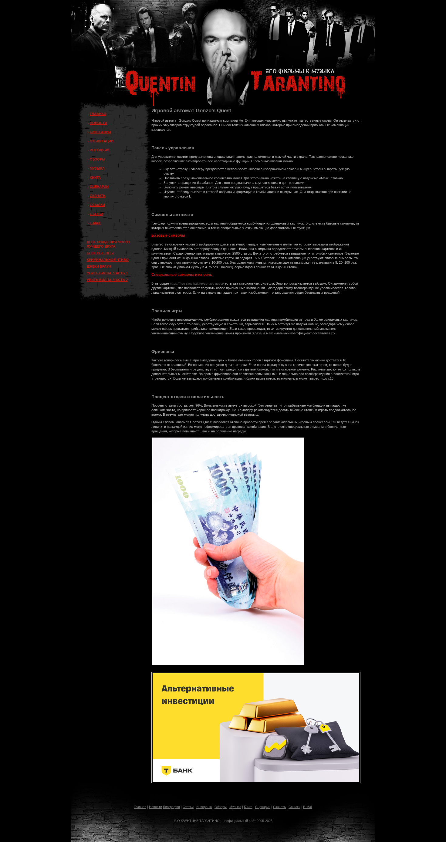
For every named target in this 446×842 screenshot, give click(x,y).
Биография (171, 807)
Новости (155, 807)
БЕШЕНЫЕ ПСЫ (100, 253)
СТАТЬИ (96, 214)
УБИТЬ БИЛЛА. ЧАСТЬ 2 (107, 280)
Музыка (235, 807)
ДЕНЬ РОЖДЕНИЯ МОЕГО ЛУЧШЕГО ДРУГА (108, 244)
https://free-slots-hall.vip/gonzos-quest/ (197, 283)
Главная (140, 807)
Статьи (188, 807)
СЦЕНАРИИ (99, 186)
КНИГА (95, 177)
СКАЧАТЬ (98, 196)
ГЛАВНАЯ (98, 114)
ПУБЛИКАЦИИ (101, 141)
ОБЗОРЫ (97, 159)
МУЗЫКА (97, 168)
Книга (248, 807)
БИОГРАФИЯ (100, 132)
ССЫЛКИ (97, 205)
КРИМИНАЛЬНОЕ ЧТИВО (108, 260)
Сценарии (262, 807)
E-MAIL (95, 223)
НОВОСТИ (98, 123)
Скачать (279, 807)
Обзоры (221, 807)
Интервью (204, 807)
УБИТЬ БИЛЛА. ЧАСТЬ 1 (107, 273)
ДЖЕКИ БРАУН (99, 266)
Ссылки (294, 807)
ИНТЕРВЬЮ (99, 150)
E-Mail (307, 807)
